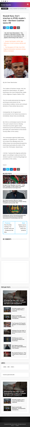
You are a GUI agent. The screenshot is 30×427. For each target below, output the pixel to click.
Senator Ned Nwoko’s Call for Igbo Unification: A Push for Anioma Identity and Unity (15, 43)
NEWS (23, 8)
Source (4, 165)
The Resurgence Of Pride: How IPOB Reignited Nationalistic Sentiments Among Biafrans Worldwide (14, 49)
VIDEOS (12, 366)
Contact (17, 425)
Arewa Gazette (6, 5)
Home (12, 425)
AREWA (4, 366)
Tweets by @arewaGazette (8, 374)
